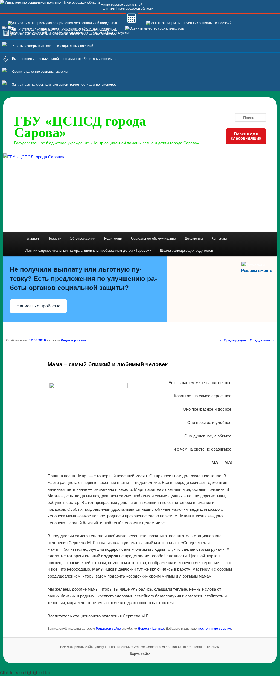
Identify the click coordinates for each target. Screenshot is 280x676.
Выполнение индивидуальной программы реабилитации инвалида (64, 59)
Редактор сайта (73, 340)
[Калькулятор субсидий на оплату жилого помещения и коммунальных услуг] (132, 23)
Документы (194, 238)
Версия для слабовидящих (246, 136)
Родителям (113, 238)
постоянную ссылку (214, 628)
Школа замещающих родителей (186, 250)
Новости (54, 238)
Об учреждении (82, 238)
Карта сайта (140, 653)
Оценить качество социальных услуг (40, 72)
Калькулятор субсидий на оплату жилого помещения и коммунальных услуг (70, 33)
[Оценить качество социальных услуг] (155, 28)
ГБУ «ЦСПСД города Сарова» (80, 126)
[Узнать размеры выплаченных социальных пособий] (189, 23)
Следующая (262, 340)
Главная (32, 238)
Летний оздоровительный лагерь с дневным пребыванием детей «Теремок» (88, 250)
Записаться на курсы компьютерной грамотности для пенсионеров (64, 84)
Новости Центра (151, 628)
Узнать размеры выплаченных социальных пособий (52, 46)
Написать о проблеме (38, 306)
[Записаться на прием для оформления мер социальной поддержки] (62, 23)
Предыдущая (233, 340)
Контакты (219, 238)
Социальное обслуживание (153, 238)
